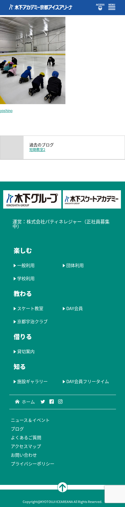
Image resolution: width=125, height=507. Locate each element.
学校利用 (26, 278)
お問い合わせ (24, 455)
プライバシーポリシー (32, 463)
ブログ (17, 429)
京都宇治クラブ (32, 321)
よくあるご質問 (26, 437)
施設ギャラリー (32, 381)
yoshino (6, 110)
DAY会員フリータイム (87, 381)
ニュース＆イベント (30, 420)
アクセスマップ (26, 446)
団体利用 (74, 265)
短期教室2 (37, 149)
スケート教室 (30, 308)
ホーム (28, 402)
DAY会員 (74, 308)
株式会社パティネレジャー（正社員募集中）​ (61, 224)
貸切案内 (26, 351)
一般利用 (26, 265)
